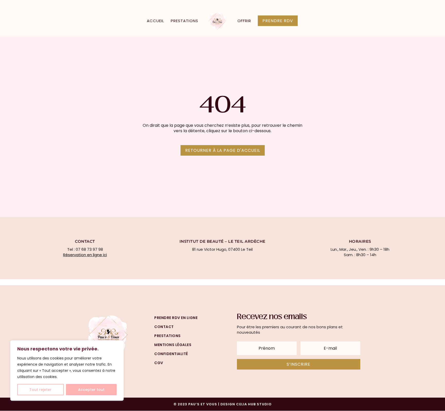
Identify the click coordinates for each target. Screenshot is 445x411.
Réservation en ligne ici (85, 254)
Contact (164, 326)
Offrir (244, 21)
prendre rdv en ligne (176, 317)
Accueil (155, 21)
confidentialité (171, 353)
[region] (67, 370)
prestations (167, 335)
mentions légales (172, 344)
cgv (158, 362)
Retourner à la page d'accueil (222, 150)
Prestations (184, 21)
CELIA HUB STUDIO (254, 404)
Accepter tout (91, 389)
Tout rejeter (40, 389)
